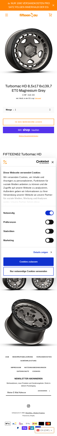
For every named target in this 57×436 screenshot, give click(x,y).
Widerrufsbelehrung (22, 357)
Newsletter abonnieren (28, 378)
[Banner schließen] (53, 162)
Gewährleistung (28, 361)
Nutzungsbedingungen (35, 367)
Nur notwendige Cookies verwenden (28, 271)
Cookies (36, 371)
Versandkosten (44, 357)
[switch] (49, 222)
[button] (44, 430)
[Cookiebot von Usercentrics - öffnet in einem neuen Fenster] (37, 162)
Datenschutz (23, 371)
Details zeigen (40, 252)
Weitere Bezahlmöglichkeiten (28, 136)
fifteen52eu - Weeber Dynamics (35, 413)
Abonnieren (42, 391)
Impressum (16, 367)
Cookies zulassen (29, 261)
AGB (7, 357)
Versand (38, 98)
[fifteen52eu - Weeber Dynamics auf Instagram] (28, 406)
